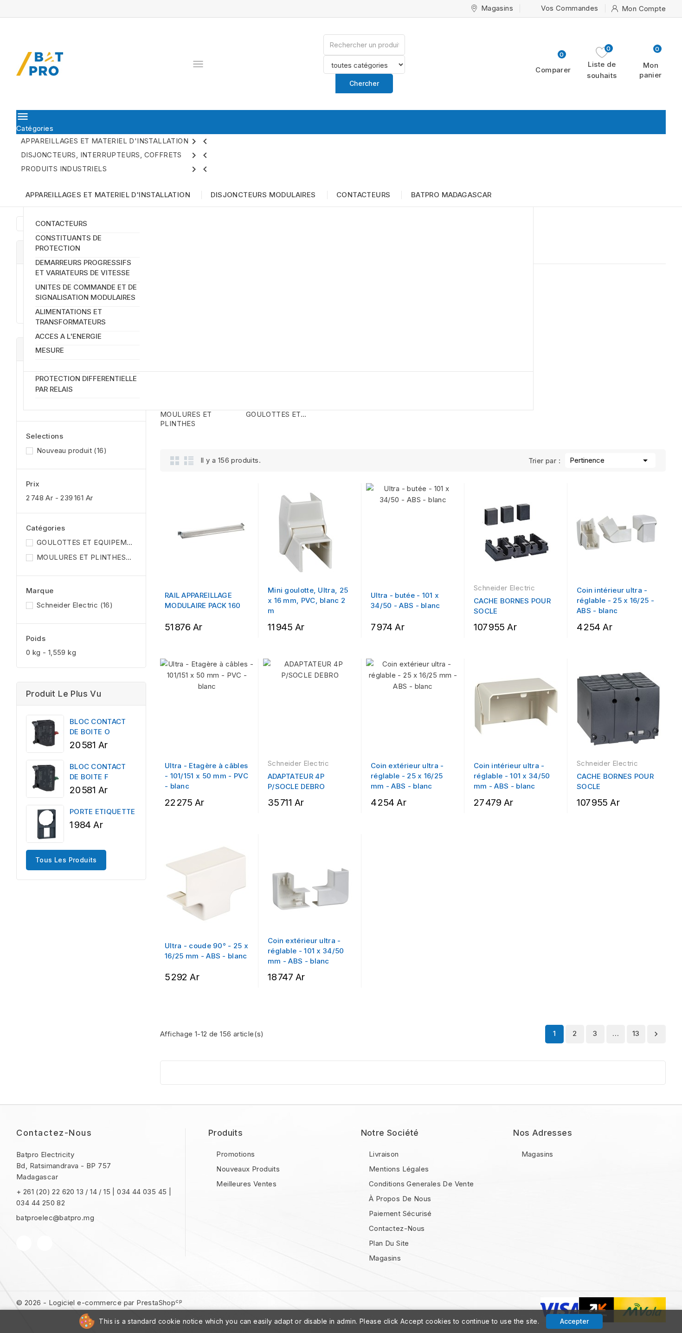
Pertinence (610, 460)
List (188, 460)
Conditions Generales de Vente (420, 1183)
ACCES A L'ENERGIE (68, 336)
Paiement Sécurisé (399, 1213)
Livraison (383, 1154)
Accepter (574, 1321)
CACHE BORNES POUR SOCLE (512, 605)
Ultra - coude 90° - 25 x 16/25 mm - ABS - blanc (206, 950)
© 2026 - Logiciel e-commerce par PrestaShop (99, 1302)
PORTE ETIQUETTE (102, 811)
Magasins (384, 1258)
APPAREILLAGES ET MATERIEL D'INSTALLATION (116, 141)
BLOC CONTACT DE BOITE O (98, 726)
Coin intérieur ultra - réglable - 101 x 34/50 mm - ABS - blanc (512, 775)
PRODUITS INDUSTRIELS (116, 169)
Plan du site (388, 1243)
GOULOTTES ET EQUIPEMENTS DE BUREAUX (85, 542)
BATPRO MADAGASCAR (451, 194)
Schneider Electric (75, 605)
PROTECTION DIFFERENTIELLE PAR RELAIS (86, 384)
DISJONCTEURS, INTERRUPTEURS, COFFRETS (116, 155)
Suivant (656, 1034)
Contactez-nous (54, 1133)
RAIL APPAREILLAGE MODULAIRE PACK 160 (202, 600)
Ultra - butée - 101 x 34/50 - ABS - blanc (405, 600)
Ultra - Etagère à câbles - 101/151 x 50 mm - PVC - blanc (206, 775)
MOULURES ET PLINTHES (85, 557)
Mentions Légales (398, 1169)
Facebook (24, 1243)
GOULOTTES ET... (276, 414)
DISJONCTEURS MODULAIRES (263, 194)
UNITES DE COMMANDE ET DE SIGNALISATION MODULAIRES (86, 292)
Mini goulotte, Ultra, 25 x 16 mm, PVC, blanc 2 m (308, 600)
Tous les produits (66, 860)
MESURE (49, 350)
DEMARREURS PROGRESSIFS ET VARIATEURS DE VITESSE (83, 268)
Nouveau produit (72, 450)
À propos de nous (399, 1198)
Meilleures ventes (245, 1183)
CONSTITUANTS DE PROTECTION (68, 243)
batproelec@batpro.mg (55, 1217)
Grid (175, 460)
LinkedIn (44, 1243)
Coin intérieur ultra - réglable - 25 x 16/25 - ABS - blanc (615, 600)
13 (636, 1033)
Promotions (234, 1154)
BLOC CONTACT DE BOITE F (98, 771)
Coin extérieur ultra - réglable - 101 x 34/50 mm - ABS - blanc (306, 950)
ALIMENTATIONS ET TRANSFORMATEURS (70, 317)
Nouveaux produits (247, 1169)
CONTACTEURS (61, 223)
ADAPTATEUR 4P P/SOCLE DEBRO (296, 781)
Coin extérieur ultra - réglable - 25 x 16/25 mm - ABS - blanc (407, 775)
